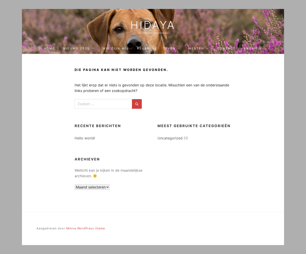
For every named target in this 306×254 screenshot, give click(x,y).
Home (49, 48)
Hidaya (153, 25)
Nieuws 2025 (76, 48)
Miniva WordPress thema (85, 228)
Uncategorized (170, 138)
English (252, 48)
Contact (226, 48)
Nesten (196, 48)
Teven (169, 48)
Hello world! (85, 138)
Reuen (143, 48)
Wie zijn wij (116, 48)
